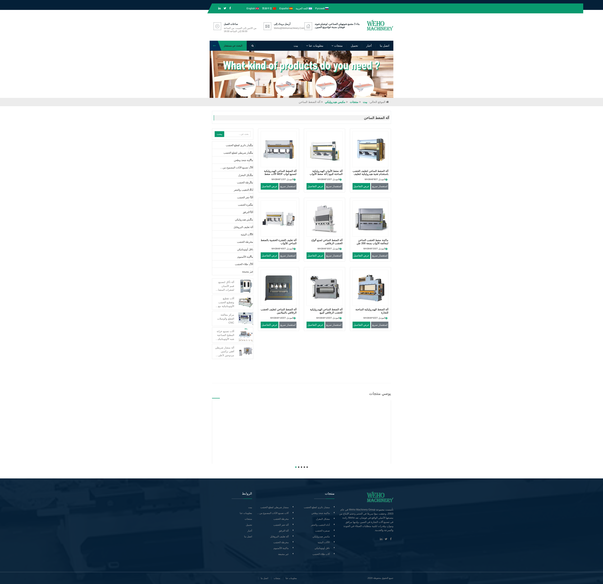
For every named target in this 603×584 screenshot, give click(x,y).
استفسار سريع (379, 186)
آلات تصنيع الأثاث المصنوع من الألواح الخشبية (232, 167)
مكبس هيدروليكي (335, 102)
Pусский (320, 8)
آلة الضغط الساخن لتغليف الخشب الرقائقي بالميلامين (278, 311)
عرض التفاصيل (361, 186)
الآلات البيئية (247, 234)
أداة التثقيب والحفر (243, 189)
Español (284, 8)
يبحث (219, 134)
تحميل (354, 45)
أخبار (369, 45)
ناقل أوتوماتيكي (245, 249)
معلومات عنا (315, 45)
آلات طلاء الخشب (244, 264)
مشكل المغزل (245, 175)
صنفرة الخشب (245, 204)
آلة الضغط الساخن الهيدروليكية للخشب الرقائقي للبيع (326, 311)
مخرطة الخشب (245, 182)
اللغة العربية (302, 8)
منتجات (338, 45)
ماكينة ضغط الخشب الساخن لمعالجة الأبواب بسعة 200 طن (372, 242)
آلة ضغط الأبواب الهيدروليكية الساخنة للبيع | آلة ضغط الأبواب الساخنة (326, 174)
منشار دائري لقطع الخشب (239, 145)
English (251, 8)
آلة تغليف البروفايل (243, 227)
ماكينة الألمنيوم (245, 256)
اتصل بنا (384, 45)
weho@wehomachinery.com (289, 28)
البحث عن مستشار (233, 45)
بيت (296, 45)
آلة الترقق (248, 212)
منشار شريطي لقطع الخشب (238, 152)
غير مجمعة (247, 271)
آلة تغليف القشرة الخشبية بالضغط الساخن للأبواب (278, 242)
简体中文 (267, 8)
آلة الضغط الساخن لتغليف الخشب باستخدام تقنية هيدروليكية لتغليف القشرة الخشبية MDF (370, 174)
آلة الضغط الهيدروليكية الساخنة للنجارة (372, 311)
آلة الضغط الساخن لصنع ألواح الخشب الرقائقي (326, 242)
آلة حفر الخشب (245, 197)
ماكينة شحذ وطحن (243, 160)
